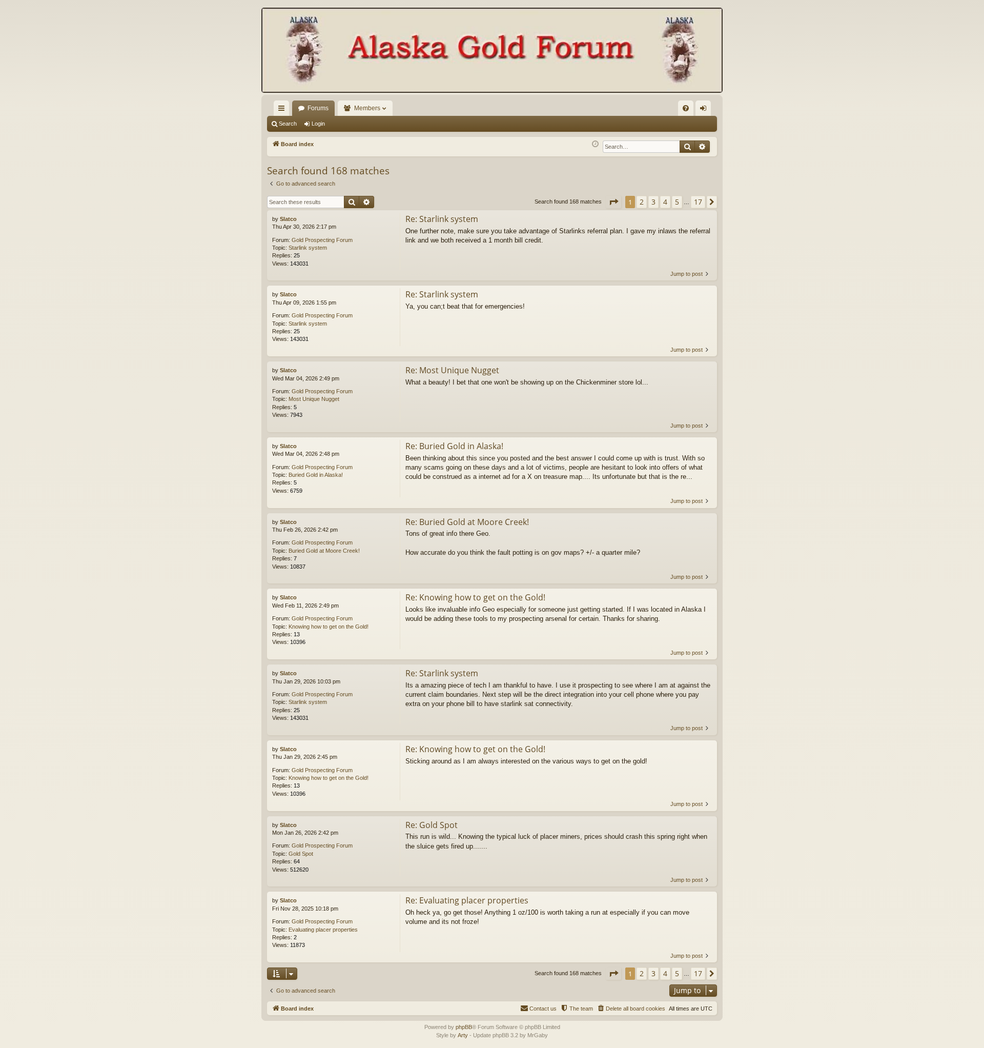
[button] (613, 202)
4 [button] (665, 202)
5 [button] (677, 202)
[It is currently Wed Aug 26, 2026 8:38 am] (595, 144)
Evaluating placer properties (323, 929)
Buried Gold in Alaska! (316, 475)
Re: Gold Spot (431, 825)
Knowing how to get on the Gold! (328, 626)
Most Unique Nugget (314, 399)
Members (367, 108)
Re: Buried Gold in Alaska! (454, 446)
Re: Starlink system (441, 219)
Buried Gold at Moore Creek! (324, 551)
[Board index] (492, 51)
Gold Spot (301, 854)
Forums (318, 108)
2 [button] (642, 202)
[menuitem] (685, 108)
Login (318, 123)
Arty (463, 1035)
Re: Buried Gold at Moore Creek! (467, 522)
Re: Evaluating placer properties (466, 900)
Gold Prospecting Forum (322, 240)
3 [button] (653, 202)
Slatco (288, 219)
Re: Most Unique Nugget (452, 370)
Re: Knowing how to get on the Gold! (475, 597)
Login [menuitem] (705, 110)
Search (288, 123)
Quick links (283, 110)
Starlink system (308, 248)
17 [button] (698, 202)
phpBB (464, 1027)
